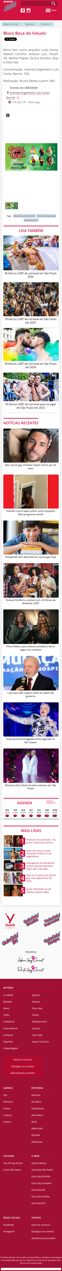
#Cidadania (37, 1108)
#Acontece (37, 1115)
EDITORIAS (37, 1087)
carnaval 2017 (31, 220)
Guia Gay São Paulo (42, 1169)
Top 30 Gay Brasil (12, 1163)
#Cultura (36, 1101)
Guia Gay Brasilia (40, 1176)
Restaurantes (39, 1021)
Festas (6, 1108)
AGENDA (37, 802)
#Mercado (37, 1128)
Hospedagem (10, 1048)
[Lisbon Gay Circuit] (31, 959)
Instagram (9, 1231)
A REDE (35, 1156)
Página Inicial (10, 24)
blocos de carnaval (46, 215)
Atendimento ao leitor (23, 1073)
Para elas (37, 1008)
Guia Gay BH (38, 1189)
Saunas (36, 1028)
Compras (8, 1035)
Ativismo (8, 1101)
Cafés (6, 1014)
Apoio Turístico (40, 1041)
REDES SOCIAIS (11, 1217)
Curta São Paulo (12, 1169)
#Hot (34, 1121)
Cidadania (9, 1021)
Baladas (7, 1001)
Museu (36, 1001)
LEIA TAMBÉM (31, 230)
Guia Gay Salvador (41, 1183)
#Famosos (36, 1141)
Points (35, 1014)
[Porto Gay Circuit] (31, 969)
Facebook (8, 1224)
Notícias (35, 1095)
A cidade (8, 995)
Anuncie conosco (22, 1059)
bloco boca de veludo (24, 215)
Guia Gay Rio (38, 1203)
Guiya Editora (38, 1163)
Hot (5, 1095)
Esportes (8, 1041)
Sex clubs (37, 1035)
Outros (7, 1121)
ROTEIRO (8, 987)
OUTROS (36, 1217)
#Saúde (35, 1135)
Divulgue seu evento (22, 1066)
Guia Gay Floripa (40, 1196)
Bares (6, 1008)
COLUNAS (8, 1156)
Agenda (29, 24)
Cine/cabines (10, 1028)
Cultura (45, 24)
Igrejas (36, 995)
